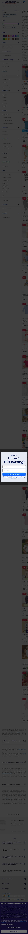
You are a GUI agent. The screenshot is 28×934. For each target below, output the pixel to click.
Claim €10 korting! (14, 474)
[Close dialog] (26, 453)
